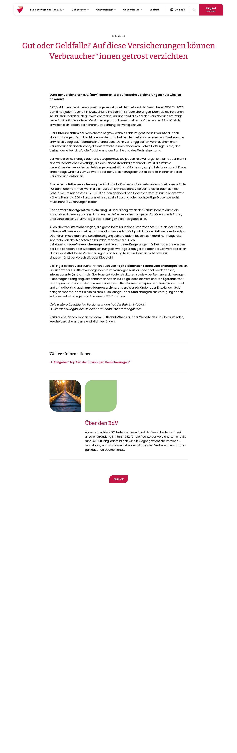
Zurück (119, 479)
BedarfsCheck (116, 317)
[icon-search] (194, 10)
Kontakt (154, 9)
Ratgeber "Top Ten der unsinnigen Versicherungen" (92, 362)
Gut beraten (79, 9)
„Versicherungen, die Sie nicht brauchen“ (83, 309)
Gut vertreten (131, 9)
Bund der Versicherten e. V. (46, 9)
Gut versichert (104, 9)
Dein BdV (180, 9)
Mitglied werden (211, 10)
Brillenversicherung (83, 184)
